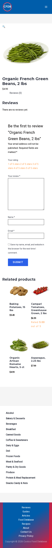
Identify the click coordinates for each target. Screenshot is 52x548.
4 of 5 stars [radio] (19, 168)
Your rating (13, 160)
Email (11, 231)
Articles (26, 515)
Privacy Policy (26, 536)
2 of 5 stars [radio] (26, 164)
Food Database (26, 519)
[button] (3, 26)
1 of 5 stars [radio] (14, 164)
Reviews (26, 507)
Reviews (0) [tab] (16, 93)
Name (11, 217)
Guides (26, 511)
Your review (14, 176)
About (26, 528)
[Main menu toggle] (46, 7)
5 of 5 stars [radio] (32, 168)
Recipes (26, 523)
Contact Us (26, 531)
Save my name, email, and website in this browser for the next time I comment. (26, 248)
